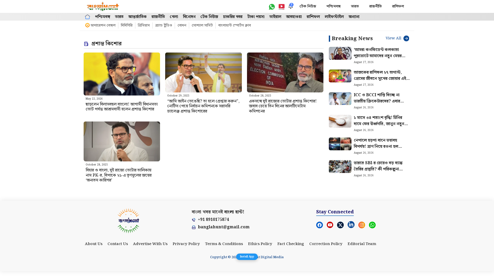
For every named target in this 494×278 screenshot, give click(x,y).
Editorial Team (362, 244)
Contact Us (118, 244)
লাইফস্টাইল (334, 17)
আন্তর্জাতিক (137, 17)
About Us (93, 244)
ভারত (355, 6)
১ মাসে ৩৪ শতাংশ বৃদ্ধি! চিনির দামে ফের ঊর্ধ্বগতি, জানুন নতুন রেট (379, 124)
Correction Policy (325, 244)
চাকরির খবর (232, 17)
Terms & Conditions (224, 244)
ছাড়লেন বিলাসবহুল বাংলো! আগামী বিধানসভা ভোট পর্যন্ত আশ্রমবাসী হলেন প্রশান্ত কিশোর (122, 106)
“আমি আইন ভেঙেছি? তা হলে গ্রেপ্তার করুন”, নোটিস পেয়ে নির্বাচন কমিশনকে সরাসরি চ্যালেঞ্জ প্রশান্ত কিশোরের (203, 106)
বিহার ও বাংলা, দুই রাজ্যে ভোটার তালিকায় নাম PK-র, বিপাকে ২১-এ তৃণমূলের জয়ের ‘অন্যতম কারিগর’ (119, 175)
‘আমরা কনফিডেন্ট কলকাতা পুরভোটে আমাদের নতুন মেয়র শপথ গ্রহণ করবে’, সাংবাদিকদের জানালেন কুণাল (380, 59)
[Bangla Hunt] (103, 6)
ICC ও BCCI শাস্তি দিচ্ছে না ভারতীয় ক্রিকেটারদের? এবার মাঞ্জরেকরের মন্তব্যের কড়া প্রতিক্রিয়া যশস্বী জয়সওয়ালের (378, 104)
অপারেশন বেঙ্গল (103, 25)
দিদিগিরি (127, 25)
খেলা (174, 17)
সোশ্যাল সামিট (202, 25)
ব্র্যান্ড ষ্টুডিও (163, 25)
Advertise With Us (150, 244)
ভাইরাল (275, 17)
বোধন (182, 25)
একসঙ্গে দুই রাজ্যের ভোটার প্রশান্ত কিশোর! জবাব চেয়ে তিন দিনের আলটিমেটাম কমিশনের (283, 106)
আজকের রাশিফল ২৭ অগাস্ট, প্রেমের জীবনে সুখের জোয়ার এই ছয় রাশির (380, 78)
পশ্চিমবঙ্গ (334, 6)
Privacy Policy (186, 244)
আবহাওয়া (294, 17)
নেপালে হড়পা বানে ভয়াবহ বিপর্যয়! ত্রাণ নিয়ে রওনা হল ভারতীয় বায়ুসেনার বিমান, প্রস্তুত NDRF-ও (379, 149)
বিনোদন (189, 17)
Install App (247, 257)
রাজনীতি (375, 6)
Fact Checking (290, 244)
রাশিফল (398, 6)
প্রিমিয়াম (144, 25)
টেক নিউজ (307, 6)
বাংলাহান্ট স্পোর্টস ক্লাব (234, 25)
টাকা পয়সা (255, 17)
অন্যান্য (354, 17)
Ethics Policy (260, 244)
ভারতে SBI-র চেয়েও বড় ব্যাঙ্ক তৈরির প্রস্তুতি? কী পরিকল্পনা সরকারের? (378, 169)
